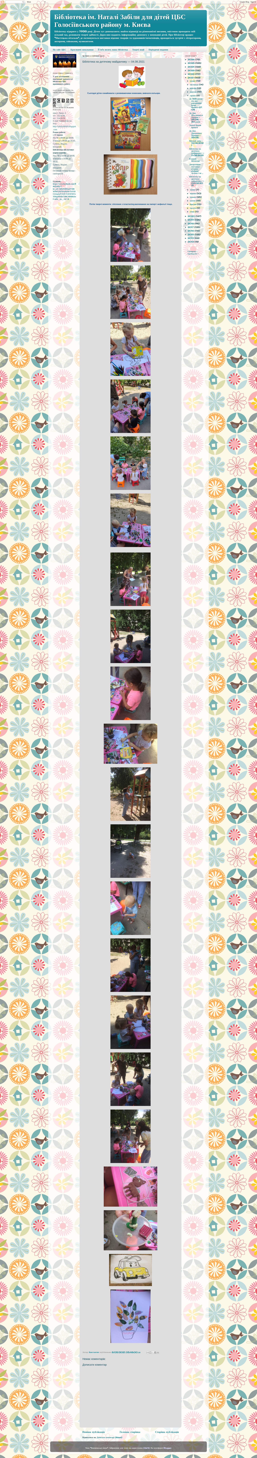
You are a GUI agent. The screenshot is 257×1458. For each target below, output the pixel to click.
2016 (191, 231)
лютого (193, 208)
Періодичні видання (158, 49)
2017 (191, 227)
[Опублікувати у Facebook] (155, 1352)
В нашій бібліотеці (194, 160)
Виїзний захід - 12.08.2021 (196, 143)
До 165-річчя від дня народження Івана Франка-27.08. (195, 104)
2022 (191, 74)
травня (193, 197)
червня (193, 193)
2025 (191, 63)
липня (193, 190)
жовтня (193, 88)
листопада (194, 85)
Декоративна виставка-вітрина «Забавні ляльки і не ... (196, 168)
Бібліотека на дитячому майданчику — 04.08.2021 (196, 181)
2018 (191, 223)
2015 (191, 234)
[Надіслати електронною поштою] (147, 1352)
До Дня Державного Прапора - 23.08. (195, 134)
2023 (191, 70)
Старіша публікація (167, 1432)
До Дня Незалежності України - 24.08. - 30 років (196, 117)
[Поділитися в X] (153, 1352)
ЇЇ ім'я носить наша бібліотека (113, 49)
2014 (191, 238)
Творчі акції (138, 49)
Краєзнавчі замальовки (82, 49)
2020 (192, 216)
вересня (193, 92)
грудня (193, 81)
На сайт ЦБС (59, 49)
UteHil (146, 1448)
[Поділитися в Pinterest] (158, 1352)
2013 (191, 242)
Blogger (167, 1448)
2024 (191, 67)
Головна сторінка (130, 1432)
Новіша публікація (93, 1432)
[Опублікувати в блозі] (150, 1352)
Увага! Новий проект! (195, 126)
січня (192, 212)
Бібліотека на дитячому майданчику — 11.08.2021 (196, 152)
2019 (191, 220)
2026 (191, 59)
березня (193, 204)
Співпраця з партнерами (193, 252)
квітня (193, 201)
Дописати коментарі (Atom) (109, 1437)
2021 (191, 78)
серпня (193, 96)
